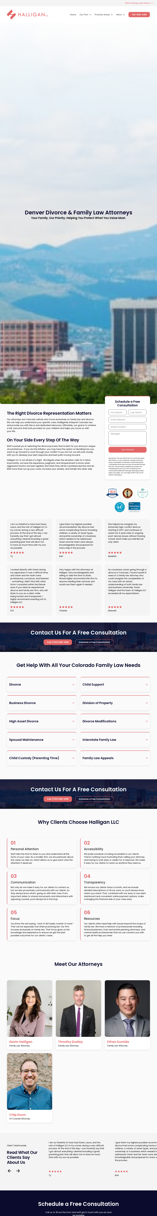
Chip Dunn (17, 1115)
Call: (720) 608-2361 (58, 642)
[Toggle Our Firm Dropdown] (90, 15)
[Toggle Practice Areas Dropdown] (112, 15)
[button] (41, 684)
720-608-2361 (139, 14)
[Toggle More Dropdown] (124, 15)
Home (73, 14)
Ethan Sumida (118, 1042)
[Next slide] (18, 1170)
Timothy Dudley (70, 1042)
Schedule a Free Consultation (94, 642)
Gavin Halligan (20, 1042)
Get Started (127, 449)
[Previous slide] (9, 1170)
